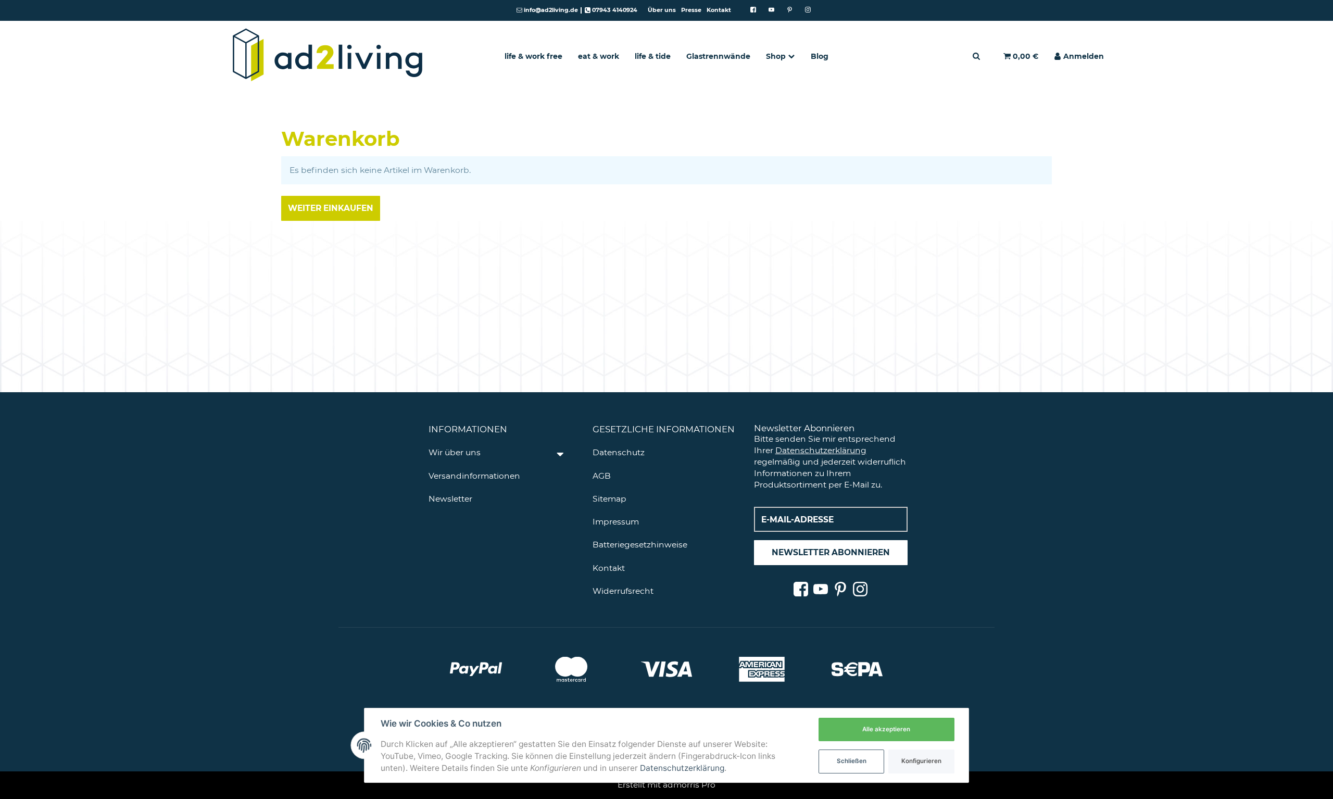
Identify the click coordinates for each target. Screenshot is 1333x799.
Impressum (616, 522)
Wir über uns (455, 452)
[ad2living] (328, 56)
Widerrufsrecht (623, 591)
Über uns (662, 10)
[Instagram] (808, 10)
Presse (691, 10)
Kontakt (719, 10)
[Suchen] (976, 55)
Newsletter (450, 499)
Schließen (851, 761)
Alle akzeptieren (886, 729)
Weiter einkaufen (330, 208)
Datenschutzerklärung (820, 450)
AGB (602, 476)
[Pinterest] (790, 10)
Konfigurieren (921, 761)
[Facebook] (753, 10)
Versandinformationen (474, 476)
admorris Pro (689, 785)
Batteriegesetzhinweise (640, 545)
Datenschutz (619, 452)
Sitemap (609, 499)
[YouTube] (771, 10)
